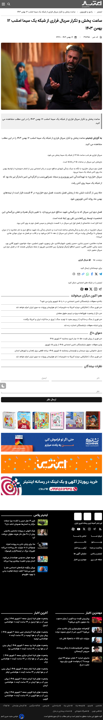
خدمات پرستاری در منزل (61, 711)
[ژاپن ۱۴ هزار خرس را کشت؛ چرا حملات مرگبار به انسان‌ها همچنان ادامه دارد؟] (43, 522)
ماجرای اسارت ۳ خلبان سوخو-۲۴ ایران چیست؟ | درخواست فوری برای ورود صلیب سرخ (73, 661)
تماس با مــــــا (79, 536)
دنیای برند (67, 705)
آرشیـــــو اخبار (80, 548)
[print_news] (74, 274)
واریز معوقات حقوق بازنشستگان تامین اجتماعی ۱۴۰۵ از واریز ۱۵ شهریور (73, 344)
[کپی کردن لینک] (83, 275)
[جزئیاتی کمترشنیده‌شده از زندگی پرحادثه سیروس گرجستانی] (97, 649)
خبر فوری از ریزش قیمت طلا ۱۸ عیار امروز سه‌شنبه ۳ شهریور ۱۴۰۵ (76, 338)
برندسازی (55, 705)
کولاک (5, 705)
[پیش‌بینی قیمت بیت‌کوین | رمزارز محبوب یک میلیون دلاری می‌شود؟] (97, 620)
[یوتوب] (86, 289)
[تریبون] (51, 485)
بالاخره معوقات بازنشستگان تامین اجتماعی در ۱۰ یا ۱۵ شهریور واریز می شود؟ (71, 301)
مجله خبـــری (96, 559)
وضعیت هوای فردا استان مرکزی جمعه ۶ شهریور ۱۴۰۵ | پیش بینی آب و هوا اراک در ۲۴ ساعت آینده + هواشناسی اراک (24, 659)
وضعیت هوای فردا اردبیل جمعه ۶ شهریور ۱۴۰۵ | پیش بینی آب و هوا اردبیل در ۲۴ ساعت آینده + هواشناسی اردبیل (26, 622)
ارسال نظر (51, 400)
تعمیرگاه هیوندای (81, 711)
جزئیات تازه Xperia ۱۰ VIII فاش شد (74, 638)
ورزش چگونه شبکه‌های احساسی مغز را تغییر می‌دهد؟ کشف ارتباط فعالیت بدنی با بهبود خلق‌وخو (18, 571)
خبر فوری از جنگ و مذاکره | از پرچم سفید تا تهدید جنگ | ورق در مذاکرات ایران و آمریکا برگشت (62, 319)
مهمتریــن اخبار (80, 559)
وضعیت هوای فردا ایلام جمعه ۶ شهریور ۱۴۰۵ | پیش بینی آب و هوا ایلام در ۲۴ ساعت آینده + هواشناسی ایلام (25, 670)
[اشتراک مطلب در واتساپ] (87, 275)
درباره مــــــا (96, 536)
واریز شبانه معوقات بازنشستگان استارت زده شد (83, 325)
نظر (97, 391)
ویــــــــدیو (96, 542)
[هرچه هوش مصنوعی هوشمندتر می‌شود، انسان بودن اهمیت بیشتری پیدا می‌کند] (43, 559)
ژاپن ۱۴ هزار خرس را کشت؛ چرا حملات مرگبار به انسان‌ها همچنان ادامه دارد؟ (19, 522)
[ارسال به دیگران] (78, 275)
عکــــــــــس (80, 542)
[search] (8, 4)
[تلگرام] (100, 289)
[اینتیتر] (92, 4)
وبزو (89, 705)
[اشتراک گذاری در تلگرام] (100, 275)
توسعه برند (79, 705)
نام (98, 378)
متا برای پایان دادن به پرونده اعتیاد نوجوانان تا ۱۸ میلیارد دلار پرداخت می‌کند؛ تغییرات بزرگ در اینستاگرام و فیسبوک (18, 548)
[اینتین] (51, 464)
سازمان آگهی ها (80, 554)
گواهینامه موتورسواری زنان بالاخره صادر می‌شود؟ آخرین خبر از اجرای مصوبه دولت (72, 630)
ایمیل (44, 378)
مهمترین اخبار (94, 612)
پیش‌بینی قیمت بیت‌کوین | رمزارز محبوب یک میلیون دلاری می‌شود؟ (72, 620)
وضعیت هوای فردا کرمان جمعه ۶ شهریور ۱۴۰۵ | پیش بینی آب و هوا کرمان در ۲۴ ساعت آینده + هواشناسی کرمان (26, 682)
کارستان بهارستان (18, 705)
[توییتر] (91, 289)
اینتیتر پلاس (41, 515)
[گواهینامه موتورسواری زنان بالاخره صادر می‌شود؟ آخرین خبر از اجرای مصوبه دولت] (97, 630)
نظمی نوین (96, 711)
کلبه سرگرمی (33, 705)
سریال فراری (83, 260)
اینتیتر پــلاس (96, 554)
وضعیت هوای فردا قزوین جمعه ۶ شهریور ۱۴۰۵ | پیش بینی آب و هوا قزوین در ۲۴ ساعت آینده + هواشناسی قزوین (26, 696)
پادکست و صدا (96, 548)
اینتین (98, 705)
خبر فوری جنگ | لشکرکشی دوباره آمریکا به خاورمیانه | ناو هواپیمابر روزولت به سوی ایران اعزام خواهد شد (59, 307)
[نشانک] (51, 442)
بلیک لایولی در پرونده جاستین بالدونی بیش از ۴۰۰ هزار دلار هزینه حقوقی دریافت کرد (18, 534)
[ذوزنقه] (51, 420)
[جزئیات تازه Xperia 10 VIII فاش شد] (97, 640)
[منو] (3, 4)
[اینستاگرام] (95, 289)
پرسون (45, 705)
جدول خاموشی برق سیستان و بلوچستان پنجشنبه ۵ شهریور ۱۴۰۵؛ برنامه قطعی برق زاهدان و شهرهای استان (58, 350)
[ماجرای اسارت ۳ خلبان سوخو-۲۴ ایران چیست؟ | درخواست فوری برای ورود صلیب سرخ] (97, 659)
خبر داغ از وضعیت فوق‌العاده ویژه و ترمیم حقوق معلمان (79, 313)
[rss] (100, 529)
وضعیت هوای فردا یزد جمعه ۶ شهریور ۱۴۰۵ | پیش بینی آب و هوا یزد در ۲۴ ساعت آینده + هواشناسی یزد (25, 647)
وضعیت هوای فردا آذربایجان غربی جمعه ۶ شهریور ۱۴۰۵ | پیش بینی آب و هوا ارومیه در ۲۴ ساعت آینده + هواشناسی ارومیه (25, 635)
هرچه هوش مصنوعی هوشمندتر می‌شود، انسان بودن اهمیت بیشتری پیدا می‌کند (19, 559)
